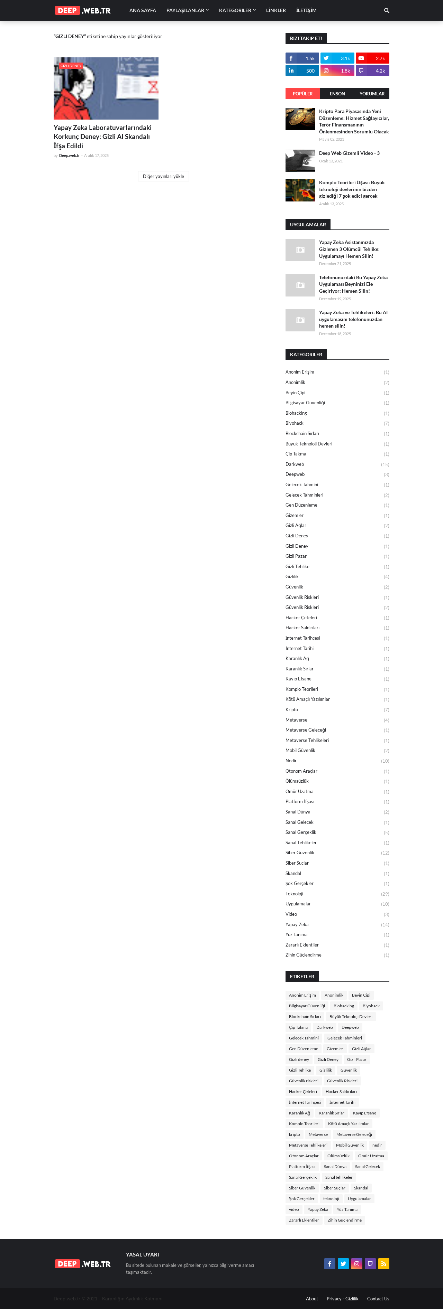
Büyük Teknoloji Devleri (337, 444)
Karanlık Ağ (337, 658)
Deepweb (337, 474)
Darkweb (337, 464)
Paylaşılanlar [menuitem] (185, 10)
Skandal (337, 873)
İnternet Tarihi (337, 648)
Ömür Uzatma (337, 791)
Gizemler (337, 515)
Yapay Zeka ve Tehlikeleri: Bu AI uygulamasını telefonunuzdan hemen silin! (353, 319)
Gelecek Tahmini (337, 485)
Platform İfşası (337, 801)
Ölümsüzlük (337, 781)
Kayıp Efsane (337, 679)
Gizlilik (337, 577)
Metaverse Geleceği (337, 730)
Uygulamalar (337, 904)
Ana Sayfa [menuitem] (142, 10)
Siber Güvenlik (337, 853)
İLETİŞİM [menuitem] (306, 10)
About (312, 1298)
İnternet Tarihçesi (337, 638)
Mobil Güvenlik (337, 750)
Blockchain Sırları (337, 433)
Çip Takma (337, 454)
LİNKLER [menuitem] (276, 10)
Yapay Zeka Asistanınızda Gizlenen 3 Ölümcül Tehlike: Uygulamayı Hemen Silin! (349, 248)
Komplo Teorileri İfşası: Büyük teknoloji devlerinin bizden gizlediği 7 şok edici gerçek (352, 189)
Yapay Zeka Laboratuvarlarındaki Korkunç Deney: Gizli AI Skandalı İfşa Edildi (103, 136)
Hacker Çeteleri (337, 618)
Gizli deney (337, 536)
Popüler (303, 93)
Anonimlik (337, 382)
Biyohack (337, 423)
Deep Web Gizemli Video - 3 (349, 153)
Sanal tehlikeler (337, 843)
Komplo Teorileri (337, 689)
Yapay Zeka (337, 924)
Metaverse (337, 720)
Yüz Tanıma (337, 935)
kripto (337, 710)
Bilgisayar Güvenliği (337, 403)
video (337, 914)
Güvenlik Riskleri (337, 607)
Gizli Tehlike (337, 566)
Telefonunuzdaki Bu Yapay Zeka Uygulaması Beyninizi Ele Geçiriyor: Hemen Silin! (353, 284)
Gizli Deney (337, 546)
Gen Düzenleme (337, 505)
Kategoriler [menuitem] (235, 10)
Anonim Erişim (337, 372)
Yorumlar (372, 93)
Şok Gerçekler (337, 883)
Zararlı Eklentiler (337, 945)
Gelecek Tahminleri (337, 495)
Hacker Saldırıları (337, 628)
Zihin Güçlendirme (337, 955)
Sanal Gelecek (337, 822)
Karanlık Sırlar (337, 669)
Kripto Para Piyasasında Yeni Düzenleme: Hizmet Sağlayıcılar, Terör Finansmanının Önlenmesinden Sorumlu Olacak (354, 121)
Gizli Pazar (337, 556)
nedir (337, 761)
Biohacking (337, 413)
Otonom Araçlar (337, 771)
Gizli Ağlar (337, 525)
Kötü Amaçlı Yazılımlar (337, 699)
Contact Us (378, 1298)
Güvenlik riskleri (337, 597)
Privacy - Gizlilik (343, 1298)
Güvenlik (337, 587)
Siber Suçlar (337, 863)
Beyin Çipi (337, 393)
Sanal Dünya (337, 812)
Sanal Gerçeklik (337, 832)
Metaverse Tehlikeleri (337, 740)
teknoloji (337, 894)
